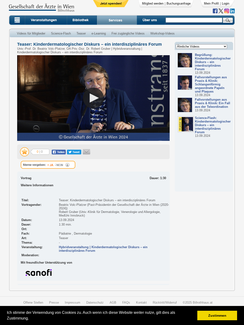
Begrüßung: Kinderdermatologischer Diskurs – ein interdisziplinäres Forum (213, 62)
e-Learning (99, 33)
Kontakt (141, 302)
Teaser (81, 33)
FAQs (126, 302)
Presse (54, 302)
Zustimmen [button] (217, 315)
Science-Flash (61, 33)
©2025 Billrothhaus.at (198, 302)
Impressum (72, 302)
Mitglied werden (152, 3)
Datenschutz (95, 302)
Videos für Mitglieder (31, 33)
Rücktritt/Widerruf (165, 302)
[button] (30, 319)
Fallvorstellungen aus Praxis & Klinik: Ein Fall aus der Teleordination (212, 103)
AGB (113, 302)
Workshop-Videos (162, 33)
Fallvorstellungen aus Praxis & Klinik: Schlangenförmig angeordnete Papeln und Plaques (211, 84)
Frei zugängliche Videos (128, 33)
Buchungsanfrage (179, 3)
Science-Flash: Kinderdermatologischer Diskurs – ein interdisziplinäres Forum (213, 125)
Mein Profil (211, 3)
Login (225, 3)
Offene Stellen (33, 302)
